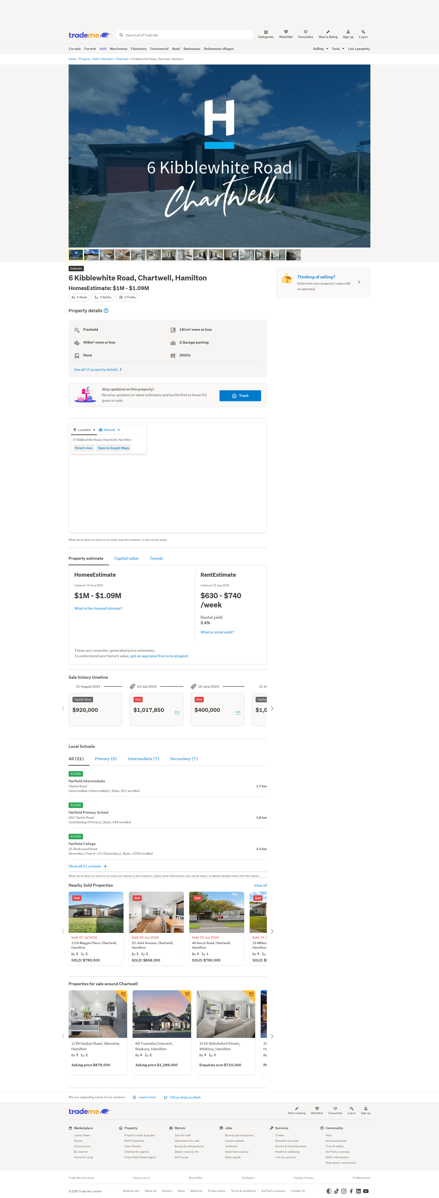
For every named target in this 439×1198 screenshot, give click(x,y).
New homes (118, 48)
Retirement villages (219, 48)
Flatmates (139, 48)
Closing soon (82, 1146)
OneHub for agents (136, 1152)
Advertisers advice (237, 1152)
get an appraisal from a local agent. (160, 655)
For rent (90, 48)
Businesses (192, 48)
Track (244, 395)
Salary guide (233, 1157)
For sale (75, 48)
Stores (78, 1141)
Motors (180, 1128)
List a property (359, 48)
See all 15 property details (96, 369)
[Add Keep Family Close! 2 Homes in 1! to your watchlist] (184, 996)
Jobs (228, 1128)
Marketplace (83, 1128)
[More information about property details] (106, 310)
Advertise (196, 1191)
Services (281, 1128)
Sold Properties (134, 1141)
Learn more (147, 1097)
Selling (318, 48)
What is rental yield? (217, 632)
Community (334, 1128)
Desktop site (131, 1191)
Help (329, 1135)
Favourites (335, 1113)
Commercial (159, 48)
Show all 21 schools (85, 866)
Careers (167, 1191)
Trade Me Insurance (81, 1177)
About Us (150, 1191)
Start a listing (296, 1113)
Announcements (336, 1141)
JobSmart (231, 1146)
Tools (336, 48)
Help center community (341, 1163)
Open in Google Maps (113, 448)
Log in (363, 37)
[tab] (84, 430)
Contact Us (298, 1191)
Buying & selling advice (189, 1146)
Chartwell (122, 59)
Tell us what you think (185, 1097)
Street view (83, 448)
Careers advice (234, 1141)
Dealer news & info (187, 1152)
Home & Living (83, 1157)
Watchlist (317, 1113)
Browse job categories (239, 1135)
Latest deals (82, 1135)
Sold (103, 48)
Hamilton (108, 59)
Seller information (337, 1157)
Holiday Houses (304, 1177)
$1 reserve (81, 1152)
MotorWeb (195, 1177)
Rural (176, 48)
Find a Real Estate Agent (140, 1157)
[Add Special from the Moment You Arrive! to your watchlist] (120, 996)
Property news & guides (139, 1135)
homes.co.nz (141, 1177)
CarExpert (247, 1177)
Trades (279, 1135)
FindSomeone (361, 1177)
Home (73, 59)
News (181, 1191)
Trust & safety (335, 1146)
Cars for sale (183, 1135)
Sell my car (182, 1157)
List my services (285, 1157)
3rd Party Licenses (338, 1152)
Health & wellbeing (287, 1152)
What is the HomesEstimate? (98, 608)
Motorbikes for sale (187, 1141)
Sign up (348, 37)
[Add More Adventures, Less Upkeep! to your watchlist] (248, 996)
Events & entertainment (290, 1146)
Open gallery (222, 240)
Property (85, 59)
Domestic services (287, 1141)
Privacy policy (216, 1191)
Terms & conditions (243, 1191)
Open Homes (132, 1146)
